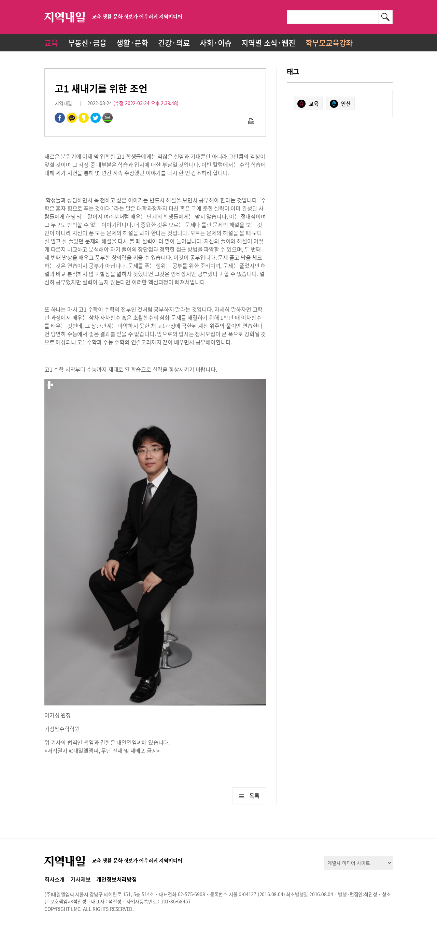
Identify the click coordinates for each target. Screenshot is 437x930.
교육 (51, 42)
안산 (346, 103)
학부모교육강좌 (329, 42)
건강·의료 (173, 42)
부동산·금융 (87, 42)
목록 (254, 795)
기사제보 (80, 879)
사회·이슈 (215, 42)
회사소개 (54, 879)
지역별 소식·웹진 (268, 42)
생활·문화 (132, 42)
